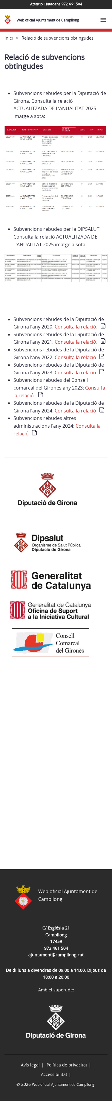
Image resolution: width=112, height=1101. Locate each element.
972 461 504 (56, 948)
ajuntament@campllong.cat (56, 954)
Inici (8, 38)
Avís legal (30, 1065)
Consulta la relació (75, 357)
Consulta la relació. (76, 326)
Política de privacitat (67, 1065)
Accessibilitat (54, 1074)
